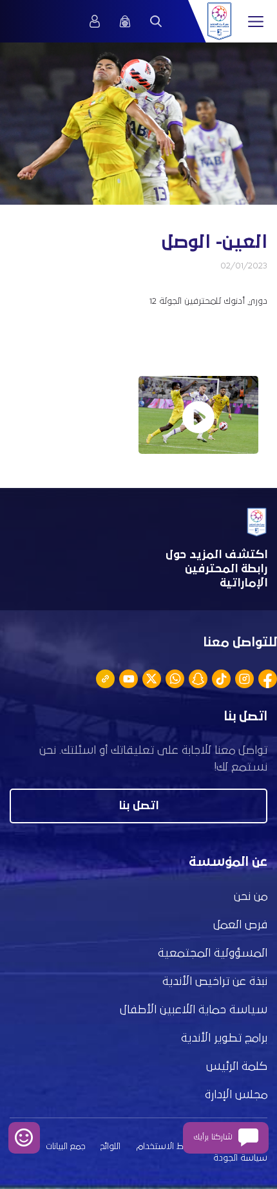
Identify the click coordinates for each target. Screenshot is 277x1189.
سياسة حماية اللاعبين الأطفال (193, 1010)
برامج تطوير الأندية (224, 1038)
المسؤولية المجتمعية (212, 953)
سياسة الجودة (240, 1158)
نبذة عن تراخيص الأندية (214, 982)
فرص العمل (240, 925)
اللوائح (110, 1146)
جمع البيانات (65, 1146)
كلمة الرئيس (236, 1067)
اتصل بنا (138, 806)
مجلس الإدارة (236, 1095)
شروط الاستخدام (168, 1146)
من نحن (250, 897)
